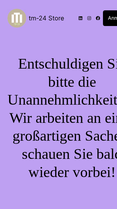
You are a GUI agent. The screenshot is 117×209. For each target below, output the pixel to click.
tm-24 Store (46, 18)
